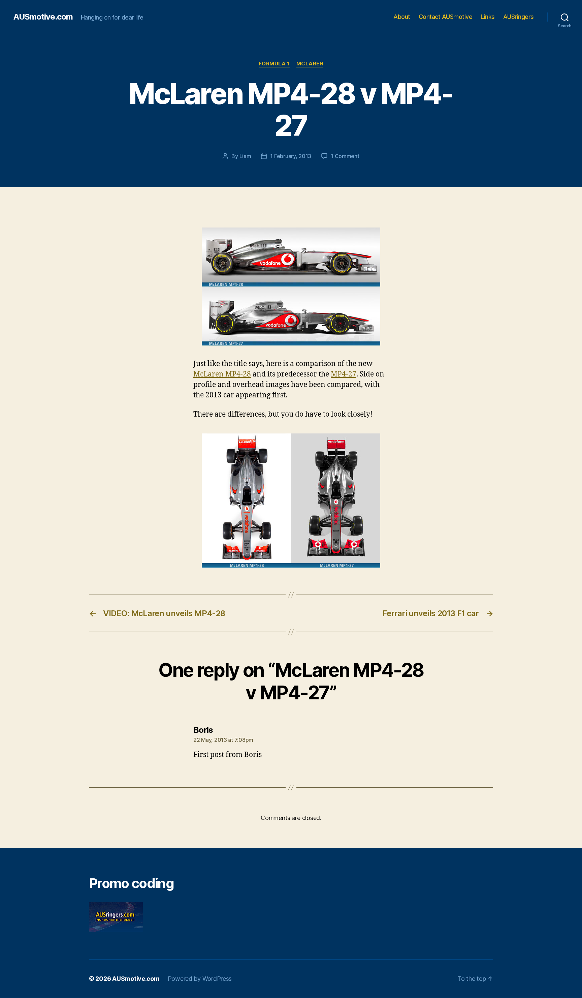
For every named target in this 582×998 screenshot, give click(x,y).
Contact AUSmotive (446, 16)
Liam (245, 156)
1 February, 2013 (290, 156)
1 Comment (345, 156)
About (401, 16)
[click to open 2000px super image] (291, 286)
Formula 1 (274, 64)
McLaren (310, 64)
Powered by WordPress (200, 978)
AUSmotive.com (43, 17)
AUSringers (518, 16)
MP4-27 (343, 374)
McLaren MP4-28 (222, 374)
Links (488, 16)
